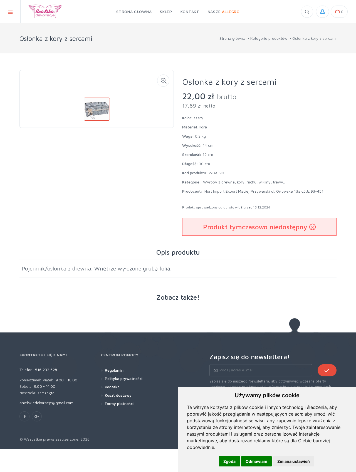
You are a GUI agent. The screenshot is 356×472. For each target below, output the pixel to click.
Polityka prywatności (123, 378)
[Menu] (10, 11)
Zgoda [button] (229, 461)
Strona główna (232, 38)
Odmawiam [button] (256, 461)
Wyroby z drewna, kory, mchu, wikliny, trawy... (244, 182)
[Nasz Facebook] (24, 416)
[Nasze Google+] (37, 416)
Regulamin (114, 370)
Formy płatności (119, 403)
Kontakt (112, 386)
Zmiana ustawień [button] (293, 461)
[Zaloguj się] (322, 12)
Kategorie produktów (268, 38)
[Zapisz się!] (327, 370)
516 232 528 (46, 369)
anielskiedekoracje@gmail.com (46, 402)
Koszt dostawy (118, 395)
